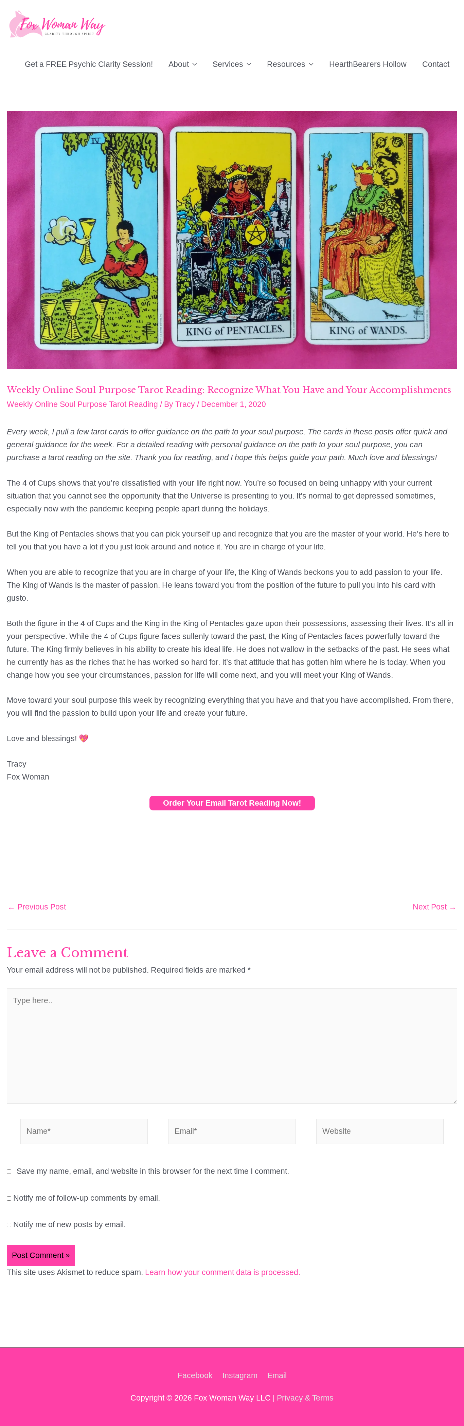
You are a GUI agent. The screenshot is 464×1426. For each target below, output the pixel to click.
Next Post (435, 907)
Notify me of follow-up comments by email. (86, 1198)
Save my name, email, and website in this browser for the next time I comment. (153, 1171)
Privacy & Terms (305, 1397)
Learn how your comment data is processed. (222, 1272)
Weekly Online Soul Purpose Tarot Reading (82, 404)
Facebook (195, 1375)
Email (277, 1375)
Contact (435, 64)
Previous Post (36, 907)
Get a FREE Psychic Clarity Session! (89, 64)
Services (228, 64)
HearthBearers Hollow (368, 64)
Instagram (239, 1375)
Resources (286, 64)
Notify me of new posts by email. (69, 1224)
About (178, 64)
